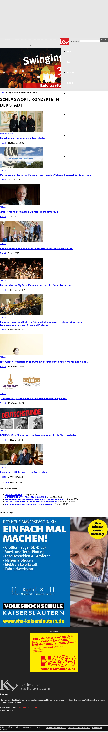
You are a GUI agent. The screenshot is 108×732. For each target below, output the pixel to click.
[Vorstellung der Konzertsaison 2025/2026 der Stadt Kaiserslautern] (21, 241)
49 (7, 482)
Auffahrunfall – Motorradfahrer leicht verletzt (29, 504)
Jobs (69, 104)
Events (16, 39)
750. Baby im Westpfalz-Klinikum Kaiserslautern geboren (32, 502)
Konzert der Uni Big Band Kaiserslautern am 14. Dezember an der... (37, 285)
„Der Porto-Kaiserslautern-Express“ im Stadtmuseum (29, 211)
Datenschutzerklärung (44, 39)
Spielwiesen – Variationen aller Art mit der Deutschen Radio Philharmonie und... (44, 361)
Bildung (71, 114)
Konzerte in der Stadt (6, 133)
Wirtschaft (72, 93)
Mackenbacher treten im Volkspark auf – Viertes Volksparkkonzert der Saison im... (46, 174)
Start (2, 92)
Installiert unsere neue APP (10, 702)
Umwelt (71, 125)
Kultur (70, 146)
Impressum (26, 39)
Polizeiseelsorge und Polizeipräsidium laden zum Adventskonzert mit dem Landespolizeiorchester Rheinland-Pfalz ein (41, 323)
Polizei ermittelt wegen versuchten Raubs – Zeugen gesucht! (34, 499)
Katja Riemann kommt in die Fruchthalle (22, 138)
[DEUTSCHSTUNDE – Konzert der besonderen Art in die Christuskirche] (21, 428)
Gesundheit (73, 135)
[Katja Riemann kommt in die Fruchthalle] (21, 131)
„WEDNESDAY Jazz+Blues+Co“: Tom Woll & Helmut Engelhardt (33, 398)
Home (7, 39)
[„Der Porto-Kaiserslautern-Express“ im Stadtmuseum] (20, 204)
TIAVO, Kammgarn (13, 494)
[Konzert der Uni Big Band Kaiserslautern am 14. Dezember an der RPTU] (21, 278)
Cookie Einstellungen (56, 728)
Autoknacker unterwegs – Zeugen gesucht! (26, 497)
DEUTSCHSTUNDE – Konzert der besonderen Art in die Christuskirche (38, 435)
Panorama (72, 156)
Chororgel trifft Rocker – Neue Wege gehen (24, 472)
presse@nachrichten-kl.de (27, 707)
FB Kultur (3, 170)
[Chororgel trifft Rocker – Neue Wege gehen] (21, 465)
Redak (3, 143)
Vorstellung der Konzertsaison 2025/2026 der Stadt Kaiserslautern (36, 248)
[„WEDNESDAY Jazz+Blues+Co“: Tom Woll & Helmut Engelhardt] (21, 391)
